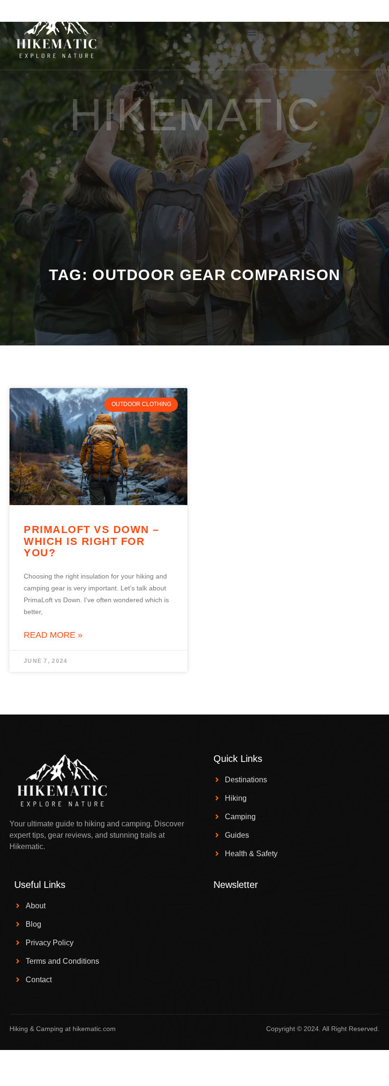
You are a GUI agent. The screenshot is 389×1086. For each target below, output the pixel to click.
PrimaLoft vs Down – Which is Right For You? (91, 541)
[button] (251, 32)
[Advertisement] (194, 194)
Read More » (53, 635)
